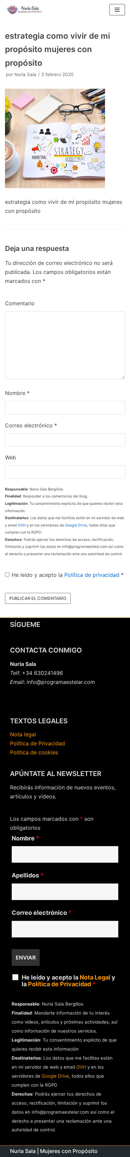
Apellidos (28, 875)
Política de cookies (34, 752)
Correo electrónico (31, 425)
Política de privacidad (91, 574)
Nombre (17, 393)
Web (10, 457)
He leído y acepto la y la (68, 981)
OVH (22, 525)
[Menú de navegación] (117, 9)
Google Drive (76, 525)
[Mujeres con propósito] (25, 10)
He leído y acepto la (68, 574)
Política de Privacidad (37, 743)
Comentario (20, 303)
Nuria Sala (25, 74)
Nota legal (23, 734)
